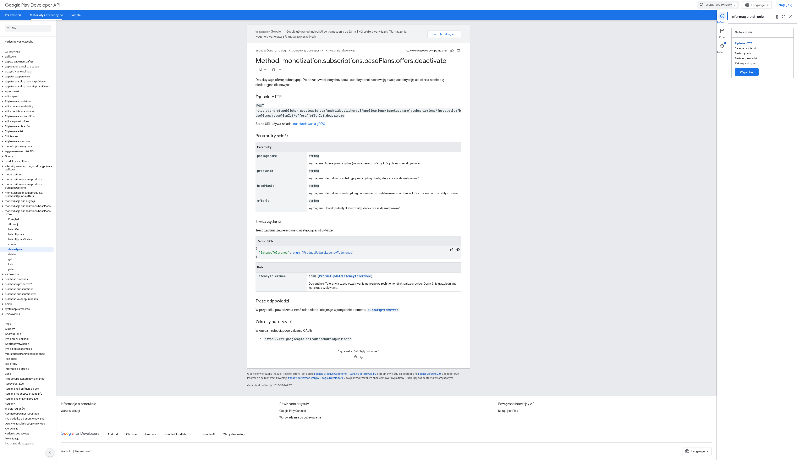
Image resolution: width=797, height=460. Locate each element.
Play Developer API (40, 5)
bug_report (777, 16)
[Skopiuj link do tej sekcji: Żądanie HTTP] (286, 97)
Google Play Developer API (308, 50)
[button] (27, 56)
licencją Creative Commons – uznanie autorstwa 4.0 (345, 373)
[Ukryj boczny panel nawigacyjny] (50, 452)
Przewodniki (13, 15)
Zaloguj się (784, 5)
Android (113, 434)
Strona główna (264, 50)
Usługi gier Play (508, 410)
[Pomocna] (452, 51)
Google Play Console (292, 410)
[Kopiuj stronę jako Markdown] (273, 69)
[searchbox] (28, 28)
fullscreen (783, 16)
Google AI (209, 434)
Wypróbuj (747, 72)
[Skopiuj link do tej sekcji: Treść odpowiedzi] (293, 301)
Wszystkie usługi (234, 434)
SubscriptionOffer (383, 310)
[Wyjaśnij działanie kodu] (451, 249)
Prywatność (83, 451)
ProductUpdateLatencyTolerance (327, 252)
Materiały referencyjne (46, 15)
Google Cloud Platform (179, 434)
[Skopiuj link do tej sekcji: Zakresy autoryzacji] (296, 322)
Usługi (282, 50)
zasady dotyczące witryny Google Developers (315, 377)
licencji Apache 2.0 (429, 373)
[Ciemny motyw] (458, 249)
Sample (76, 15)
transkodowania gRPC (309, 124)
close (790, 16)
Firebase (150, 434)
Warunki (66, 451)
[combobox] (718, 5)
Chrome (131, 434)
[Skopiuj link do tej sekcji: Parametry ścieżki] (293, 136)
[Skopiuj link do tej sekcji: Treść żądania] (285, 221)
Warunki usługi (70, 410)
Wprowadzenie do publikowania (300, 417)
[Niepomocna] (458, 51)
